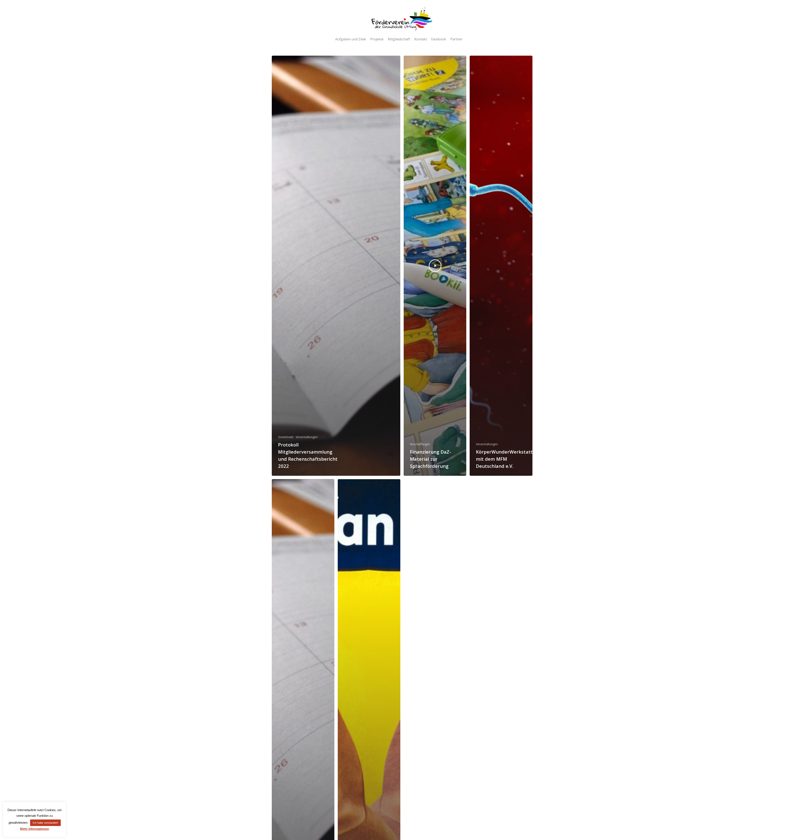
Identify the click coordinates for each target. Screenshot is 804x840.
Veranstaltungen (307, 437)
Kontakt (420, 39)
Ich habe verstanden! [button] (45, 822)
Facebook (438, 39)
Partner (456, 39)
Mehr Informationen (34, 829)
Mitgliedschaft (399, 39)
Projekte (377, 39)
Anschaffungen (420, 444)
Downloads (286, 437)
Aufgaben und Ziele (350, 39)
